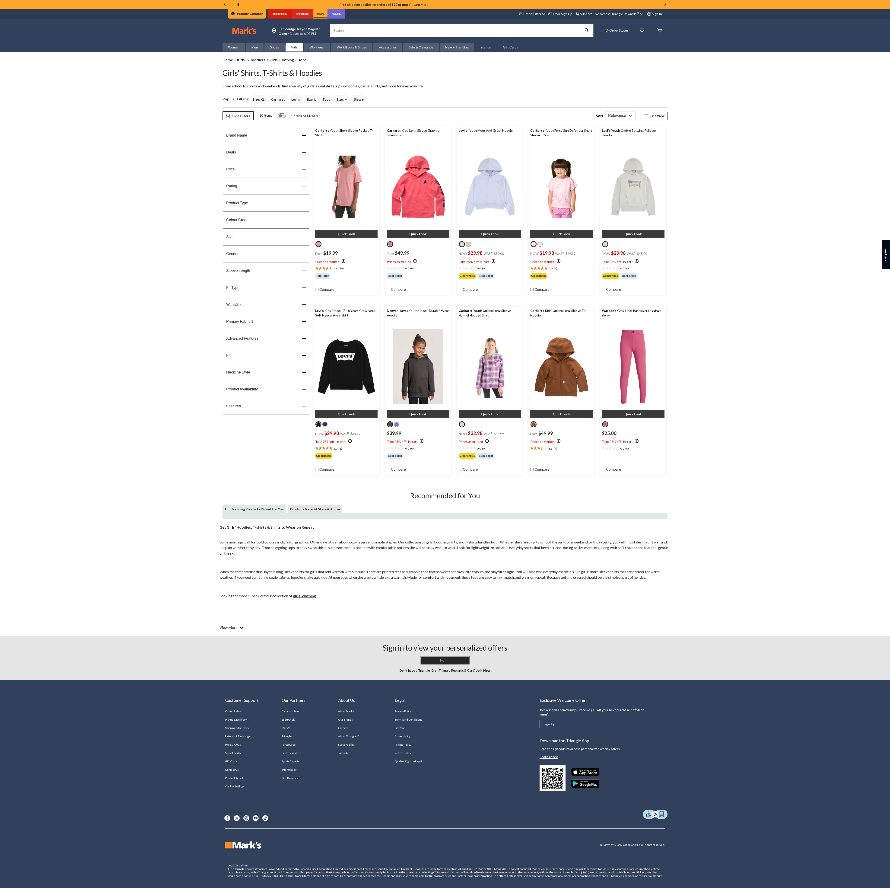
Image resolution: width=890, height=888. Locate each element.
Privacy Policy (403, 711)
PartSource (289, 744)
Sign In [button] (657, 14)
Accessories (388, 47)
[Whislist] (642, 30)
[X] (237, 818)
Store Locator (233, 753)
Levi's (295, 99)
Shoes (274, 47)
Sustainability (346, 744)
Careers (343, 728)
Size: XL (258, 99)
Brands (486, 47)
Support (586, 14)
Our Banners (290, 778)
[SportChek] (302, 14)
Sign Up (549, 724)
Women (233, 47)
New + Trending (457, 47)
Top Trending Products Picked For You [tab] (254, 509)
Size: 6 (359, 99)
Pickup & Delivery (236, 719)
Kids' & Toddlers (251, 59)
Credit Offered (534, 14)
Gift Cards (510, 47)
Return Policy (403, 753)
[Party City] (336, 14)
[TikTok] (265, 818)
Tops (326, 99)
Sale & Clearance (421, 47)
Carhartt (278, 99)
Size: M (342, 99)
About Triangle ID (348, 736)
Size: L (311, 99)
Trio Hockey (289, 769)
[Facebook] (227, 818)
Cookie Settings (234, 786)
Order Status (619, 30)
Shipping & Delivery (237, 728)
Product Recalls (235, 778)
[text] (346, 268)
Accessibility (402, 736)
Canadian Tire (290, 711)
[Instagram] (246, 818)
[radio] (318, 244)
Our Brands (345, 719)
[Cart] (659, 30)
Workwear (317, 47)
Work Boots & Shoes (352, 47)
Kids (294, 47)
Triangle (287, 736)
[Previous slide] (224, 4)
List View (657, 116)
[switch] (299, 115)
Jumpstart (344, 753)
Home (227, 59)
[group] (346, 276)
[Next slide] (665, 4)
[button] (587, 30)
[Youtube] (256, 818)
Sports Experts (291, 761)
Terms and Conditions (408, 719)
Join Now (483, 670)
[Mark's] (320, 14)
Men (254, 47)
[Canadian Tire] (280, 14)
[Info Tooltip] (343, 261)
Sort (600, 115)
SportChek (288, 719)
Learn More (420, 4)
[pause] (237, 4)
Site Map (400, 728)
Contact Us (232, 769)
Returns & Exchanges (238, 736)
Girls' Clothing (282, 59)
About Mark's (346, 711)
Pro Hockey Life (291, 753)
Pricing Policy (403, 744)
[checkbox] (324, 289)
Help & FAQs (233, 744)
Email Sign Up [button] (562, 14)
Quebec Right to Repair (409, 761)
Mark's (286, 728)
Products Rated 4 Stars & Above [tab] (315, 509)
